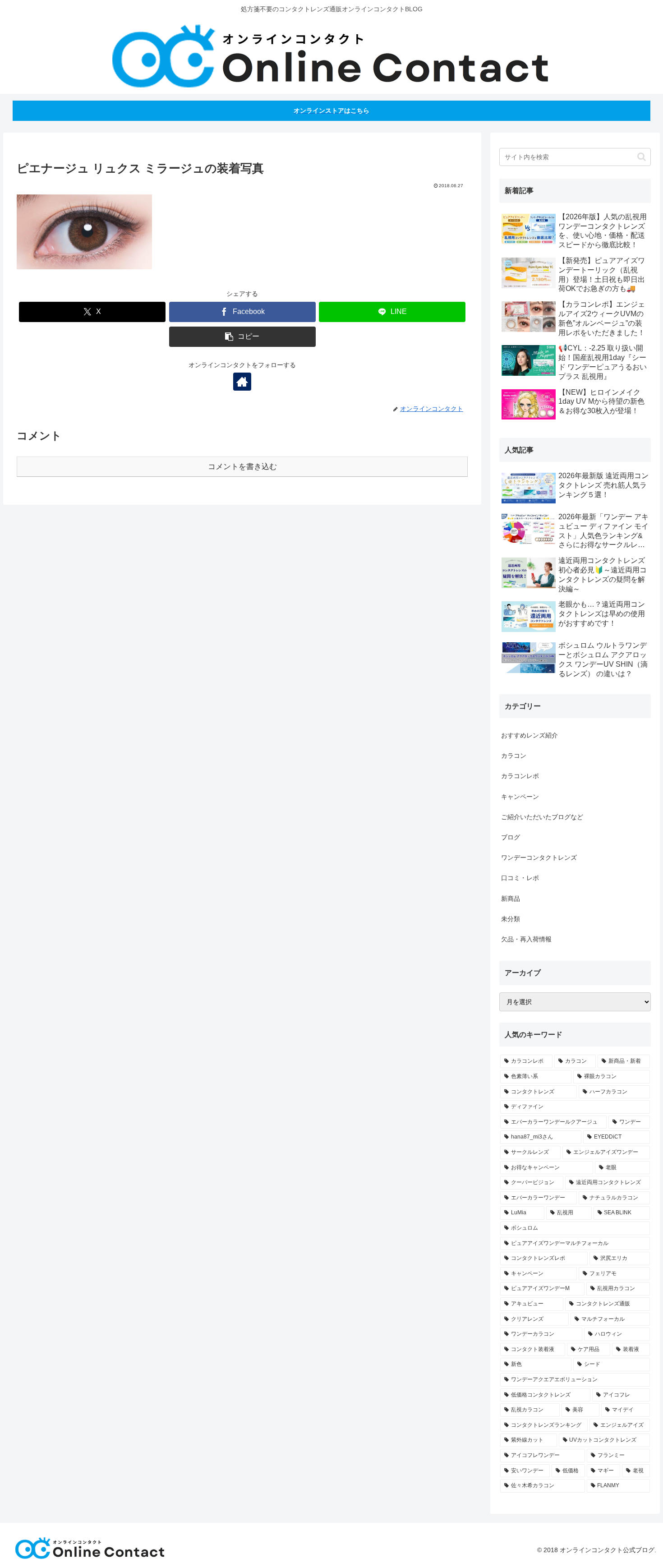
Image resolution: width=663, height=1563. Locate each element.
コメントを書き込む (242, 466)
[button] (242, 337)
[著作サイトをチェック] (242, 382)
